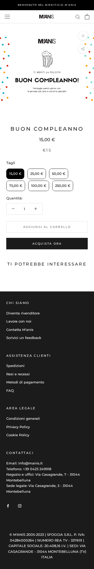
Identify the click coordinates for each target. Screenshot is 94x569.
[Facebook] (8, 505)
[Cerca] (77, 16)
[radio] (15, 174)
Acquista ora (47, 243)
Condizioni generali (23, 418)
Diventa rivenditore (23, 313)
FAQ (10, 390)
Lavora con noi (18, 321)
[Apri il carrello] (87, 16)
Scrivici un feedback (23, 338)
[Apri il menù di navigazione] (7, 17)
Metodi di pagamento (25, 382)
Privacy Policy (18, 427)
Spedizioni (15, 366)
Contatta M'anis (19, 329)
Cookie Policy (17, 435)
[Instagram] (19, 505)
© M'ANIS (47, 528)
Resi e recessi (18, 374)
